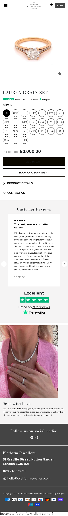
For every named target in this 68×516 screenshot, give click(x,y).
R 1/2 (24, 138)
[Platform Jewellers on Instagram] (36, 437)
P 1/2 (51, 129)
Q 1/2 (6, 138)
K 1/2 (24, 120)
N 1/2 (15, 129)
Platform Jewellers (32, 493)
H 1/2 (33, 111)
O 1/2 (33, 129)
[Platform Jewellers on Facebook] (31, 437)
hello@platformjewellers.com (27, 478)
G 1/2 (16, 111)
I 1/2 (51, 111)
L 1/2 (42, 120)
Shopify (61, 493)
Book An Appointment (34, 172)
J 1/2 (6, 120)
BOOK (60, 6)
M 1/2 (60, 120)
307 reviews (41, 307)
